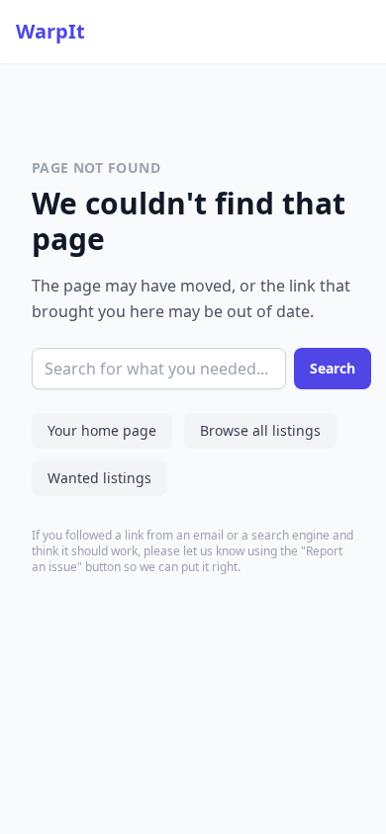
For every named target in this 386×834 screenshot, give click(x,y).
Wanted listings (99, 477)
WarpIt (50, 31)
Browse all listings (260, 430)
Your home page (102, 430)
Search (332, 368)
